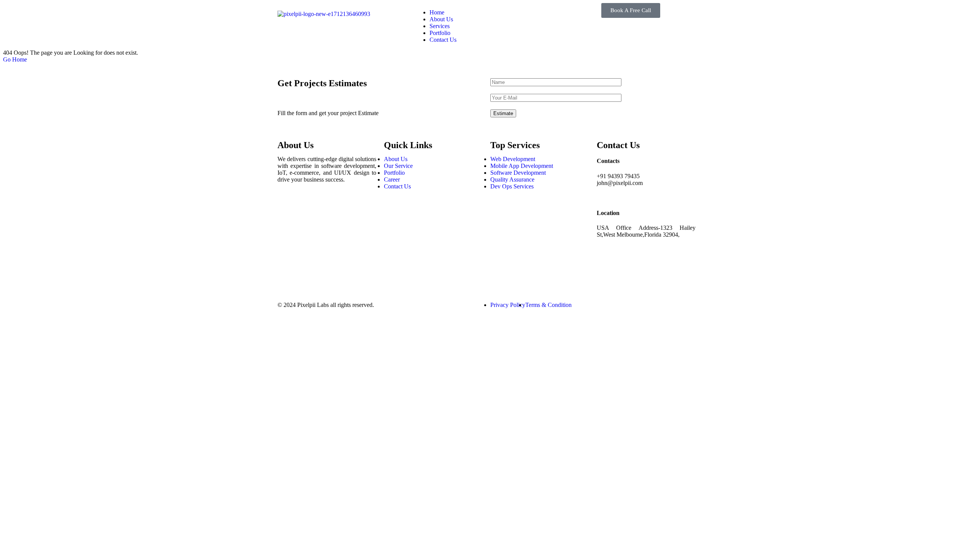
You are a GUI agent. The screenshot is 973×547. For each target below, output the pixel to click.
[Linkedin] (286, 248)
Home (436, 12)
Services (439, 26)
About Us (441, 19)
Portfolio (439, 33)
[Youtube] (286, 269)
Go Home (15, 59)
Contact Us (442, 39)
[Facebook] (286, 207)
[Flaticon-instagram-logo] (286, 228)
